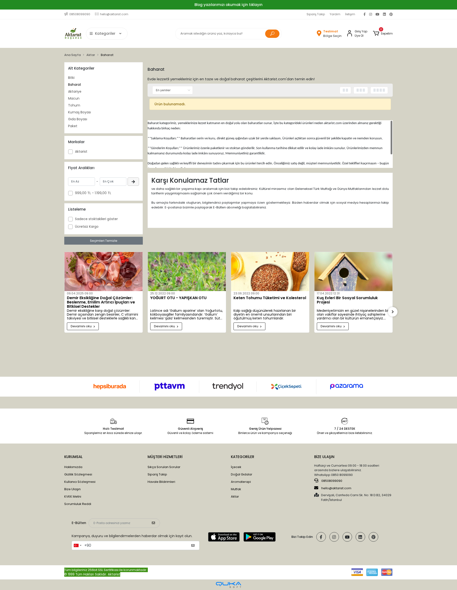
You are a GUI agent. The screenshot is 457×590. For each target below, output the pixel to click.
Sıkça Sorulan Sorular (164, 467)
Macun (73, 98)
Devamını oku (81, 326)
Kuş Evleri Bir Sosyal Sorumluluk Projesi (347, 300)
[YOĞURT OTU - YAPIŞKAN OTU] (187, 271)
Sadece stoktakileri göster (96, 219)
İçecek (236, 467)
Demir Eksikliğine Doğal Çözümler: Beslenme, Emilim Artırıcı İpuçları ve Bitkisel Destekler (101, 302)
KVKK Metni (72, 496)
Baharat (74, 84)
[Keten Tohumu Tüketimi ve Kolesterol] (270, 271)
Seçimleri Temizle (103, 240)
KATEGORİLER (242, 456)
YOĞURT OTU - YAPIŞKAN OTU (178, 298)
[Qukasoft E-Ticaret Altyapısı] (228, 585)
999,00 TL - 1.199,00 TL (93, 193)
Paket (72, 126)
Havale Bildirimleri (161, 481)
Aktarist (81, 151)
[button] (383, 34)
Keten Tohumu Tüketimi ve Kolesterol (269, 298)
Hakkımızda (73, 467)
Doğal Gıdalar (241, 474)
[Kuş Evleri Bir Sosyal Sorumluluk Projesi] (353, 271)
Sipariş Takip (316, 14)
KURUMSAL (73, 456)
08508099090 (331, 481)
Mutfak (236, 489)
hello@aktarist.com (336, 488)
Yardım (335, 14)
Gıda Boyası (77, 119)
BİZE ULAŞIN (324, 456)
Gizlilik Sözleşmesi (78, 474)
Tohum (74, 105)
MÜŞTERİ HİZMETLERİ (165, 456)
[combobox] (77, 545)
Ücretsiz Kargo (87, 226)
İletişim (350, 14)
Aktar (235, 496)
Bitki (71, 77)
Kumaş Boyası (79, 112)
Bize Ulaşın (72, 489)
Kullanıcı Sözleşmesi (79, 481)
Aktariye (74, 91)
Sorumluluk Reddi (77, 504)
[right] (392, 312)
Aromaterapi (241, 481)
